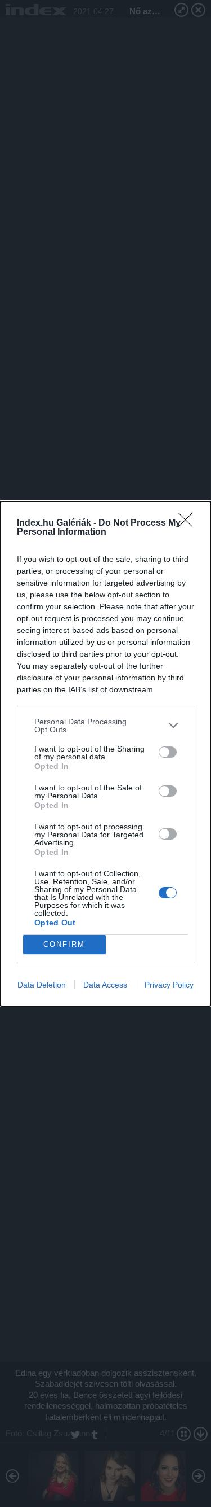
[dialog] (105, 753)
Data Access (105, 984)
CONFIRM (64, 944)
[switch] (168, 752)
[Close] (189, 523)
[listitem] (105, 725)
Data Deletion (41, 984)
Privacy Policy (169, 984)
